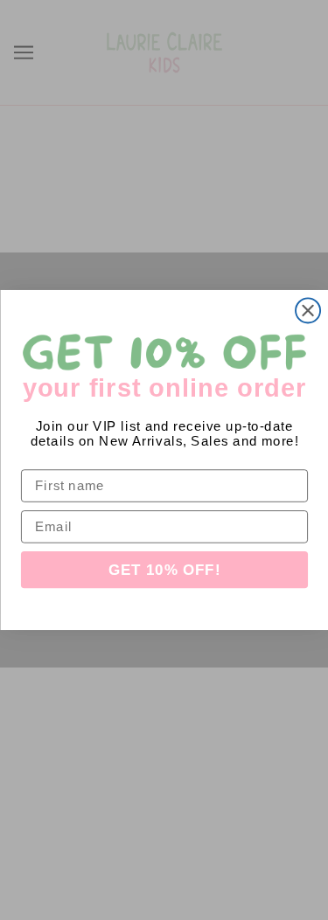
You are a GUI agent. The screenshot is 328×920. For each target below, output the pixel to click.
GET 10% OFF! (164, 570)
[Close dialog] (308, 310)
